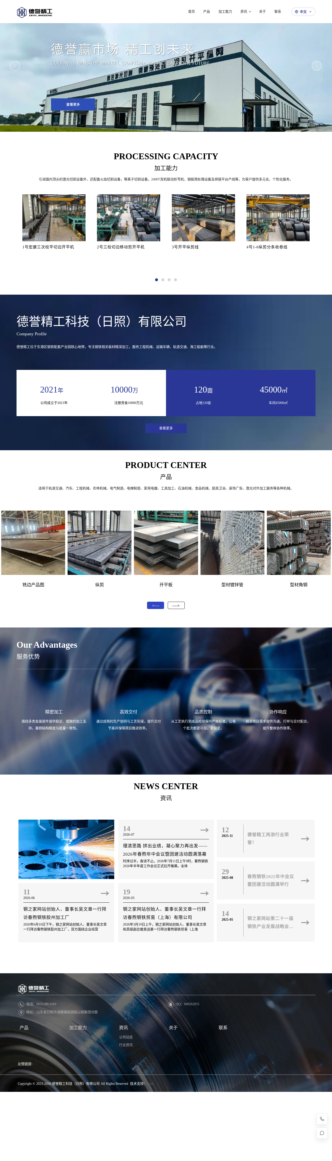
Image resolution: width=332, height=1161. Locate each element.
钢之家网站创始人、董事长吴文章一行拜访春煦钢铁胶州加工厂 (64, 913)
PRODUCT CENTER (166, 465)
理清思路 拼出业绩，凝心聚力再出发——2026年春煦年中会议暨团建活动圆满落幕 (165, 850)
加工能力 (166, 168)
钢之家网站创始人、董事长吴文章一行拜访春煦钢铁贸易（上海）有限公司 (164, 913)
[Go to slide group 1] (156, 279)
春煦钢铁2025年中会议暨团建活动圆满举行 (270, 880)
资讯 (166, 798)
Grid (150, 1084)
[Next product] (176, 605)
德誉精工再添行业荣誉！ (268, 838)
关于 (173, 1027)
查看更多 (166, 428)
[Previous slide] (15, 65)
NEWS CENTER (166, 786)
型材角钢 (298, 584)
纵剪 (99, 584)
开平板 (166, 584)
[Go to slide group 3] (169, 279)
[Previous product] (156, 605)
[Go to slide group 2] (162, 279)
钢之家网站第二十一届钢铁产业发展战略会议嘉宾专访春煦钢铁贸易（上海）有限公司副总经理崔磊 (270, 923)
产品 (166, 477)
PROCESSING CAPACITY (166, 156)
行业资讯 (126, 1045)
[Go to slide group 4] (175, 279)
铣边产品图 (33, 584)
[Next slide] (316, 65)
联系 (223, 1027)
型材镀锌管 (232, 584)
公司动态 (126, 1037)
